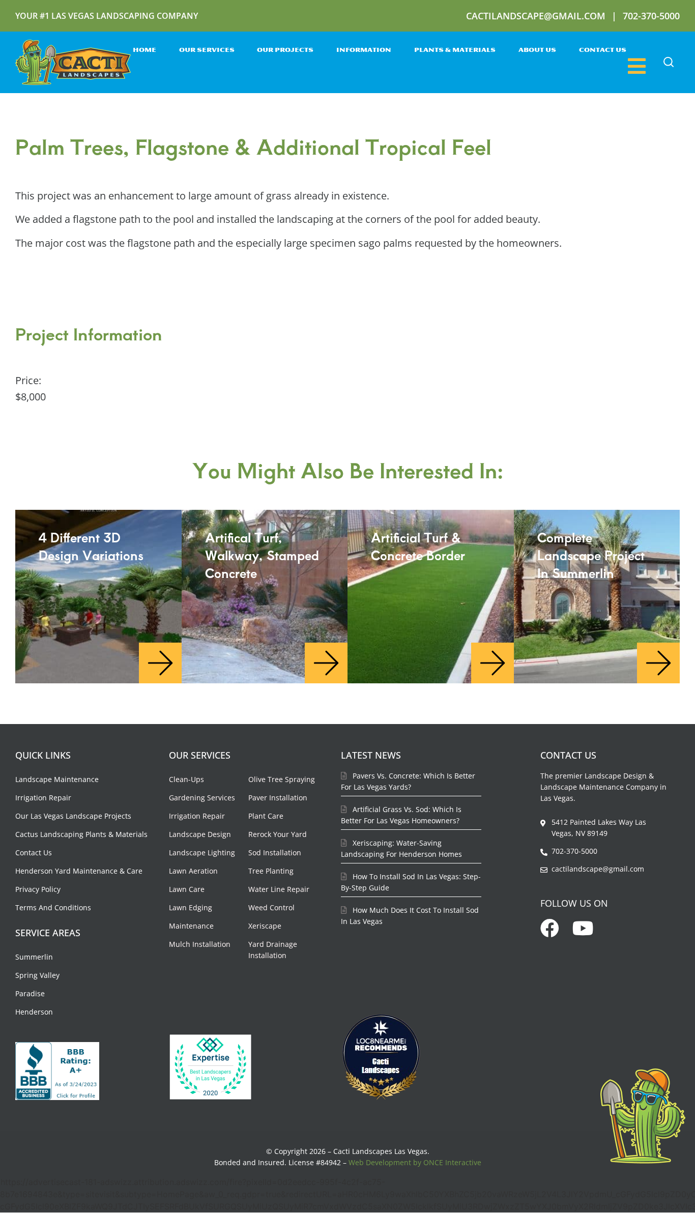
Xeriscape (264, 926)
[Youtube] (583, 928)
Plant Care (265, 816)
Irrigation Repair (43, 797)
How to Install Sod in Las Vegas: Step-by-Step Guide (411, 882)
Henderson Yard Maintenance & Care (78, 871)
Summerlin (34, 957)
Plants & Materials (455, 50)
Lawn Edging (190, 907)
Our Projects (285, 50)
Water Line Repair (278, 889)
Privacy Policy (38, 889)
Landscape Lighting (202, 852)
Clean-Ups (186, 779)
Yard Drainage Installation (272, 949)
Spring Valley (37, 975)
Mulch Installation (199, 944)
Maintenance (191, 926)
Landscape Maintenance (57, 779)
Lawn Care (187, 889)
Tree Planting (271, 871)
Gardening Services (202, 797)
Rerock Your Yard (277, 834)
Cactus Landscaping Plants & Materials (81, 834)
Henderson (34, 1012)
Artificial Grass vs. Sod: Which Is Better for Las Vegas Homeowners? (401, 814)
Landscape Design (200, 834)
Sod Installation (274, 852)
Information (363, 50)
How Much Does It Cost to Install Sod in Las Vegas (410, 915)
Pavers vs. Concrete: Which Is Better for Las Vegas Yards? (408, 781)
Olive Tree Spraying (281, 779)
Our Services (207, 50)
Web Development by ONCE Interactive (415, 1162)
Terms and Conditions (53, 907)
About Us (537, 50)
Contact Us (602, 50)
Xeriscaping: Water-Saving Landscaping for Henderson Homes (401, 848)
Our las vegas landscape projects (73, 816)
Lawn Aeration (193, 871)
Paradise (30, 993)
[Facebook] (549, 928)
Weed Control (271, 907)
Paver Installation (277, 797)
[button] (669, 62)
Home (144, 50)
